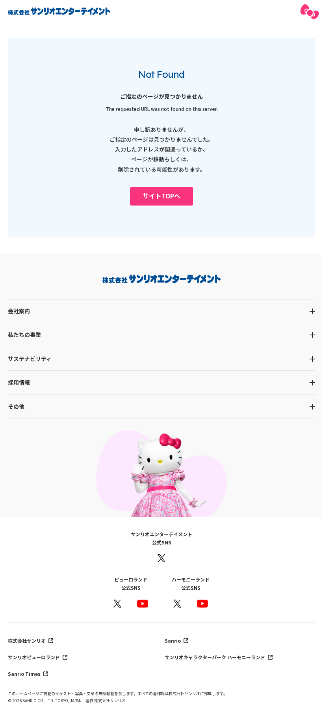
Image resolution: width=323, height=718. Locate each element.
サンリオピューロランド (34, 657)
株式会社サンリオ (27, 640)
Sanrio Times (25, 673)
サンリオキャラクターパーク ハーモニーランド (215, 657)
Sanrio (173, 640)
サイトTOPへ (161, 195)
